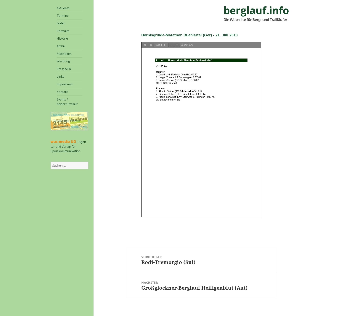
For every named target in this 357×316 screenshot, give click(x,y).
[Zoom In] (177, 45)
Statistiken (64, 54)
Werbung (63, 61)
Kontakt (62, 92)
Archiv (61, 46)
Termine (63, 16)
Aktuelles (63, 8)
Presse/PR (64, 69)
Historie (62, 38)
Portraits (63, 31)
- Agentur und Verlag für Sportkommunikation (69, 146)
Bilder (61, 23)
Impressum (65, 84)
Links (60, 76)
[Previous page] (145, 45)
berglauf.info (256, 10)
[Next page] (151, 45)
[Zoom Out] (171, 45)
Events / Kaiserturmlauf (67, 101)
